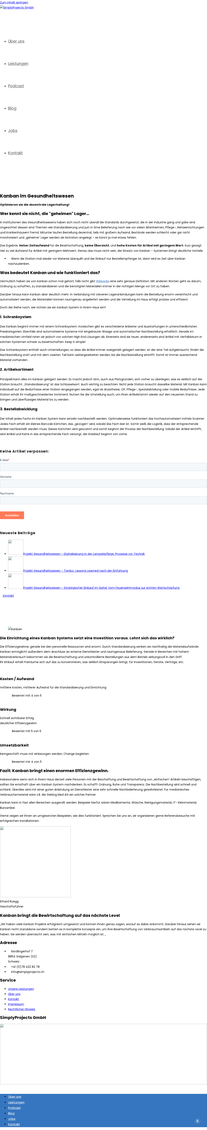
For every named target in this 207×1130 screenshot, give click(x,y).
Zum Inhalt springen (14, 2)
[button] (103, 600)
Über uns (14, 1096)
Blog (11, 1113)
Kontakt (14, 1124)
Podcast (14, 1108)
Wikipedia (102, 281)
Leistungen (16, 1102)
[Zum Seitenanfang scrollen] (1, 1088)
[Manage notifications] (197, 1121)
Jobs (11, 1119)
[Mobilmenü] (1, 178)
